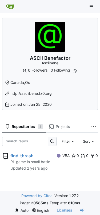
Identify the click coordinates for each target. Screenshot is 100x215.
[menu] (21, 210)
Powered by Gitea (37, 195)
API (83, 210)
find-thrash (22, 155)
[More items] (93, 126)
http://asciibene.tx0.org (31, 93)
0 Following (60, 70)
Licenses (64, 210)
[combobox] (68, 141)
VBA (66, 155)
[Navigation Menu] (92, 6)
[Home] (10, 6)
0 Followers (37, 70)
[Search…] (52, 141)
